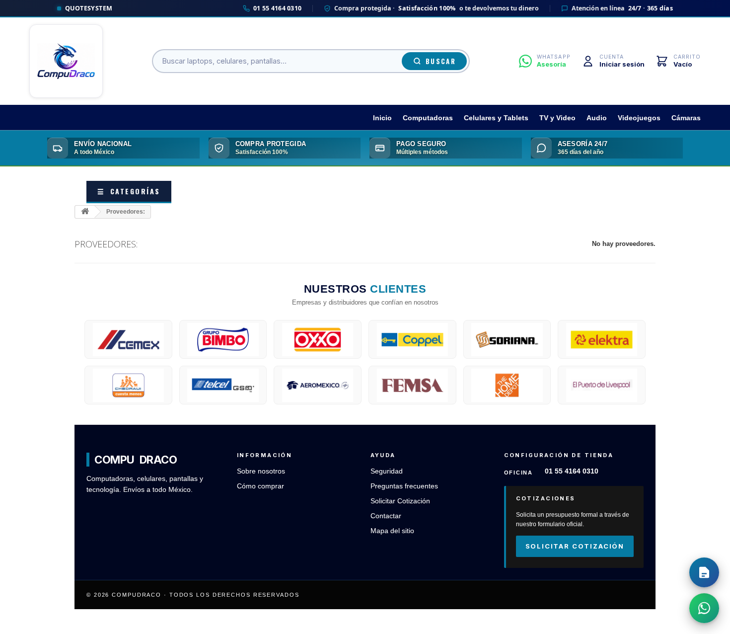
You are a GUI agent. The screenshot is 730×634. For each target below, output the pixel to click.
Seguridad (386, 471)
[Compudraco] (66, 61)
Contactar (385, 516)
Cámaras (686, 118)
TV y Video (557, 118)
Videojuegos (639, 118)
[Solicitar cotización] (704, 572)
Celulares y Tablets (496, 118)
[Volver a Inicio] (84, 212)
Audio (596, 118)
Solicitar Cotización (400, 501)
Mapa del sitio (392, 531)
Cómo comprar (260, 486)
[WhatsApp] (704, 608)
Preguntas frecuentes (404, 486)
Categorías (128, 191)
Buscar (441, 61)
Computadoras (428, 118)
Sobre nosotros (261, 471)
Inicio (382, 118)
